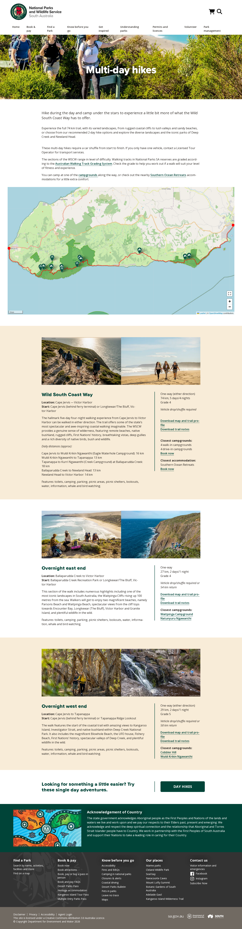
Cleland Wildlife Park (157, 869)
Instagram (201, 878)
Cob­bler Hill (168, 752)
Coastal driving (110, 882)
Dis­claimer (19, 914)
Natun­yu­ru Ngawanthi (176, 618)
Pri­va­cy (33, 914)
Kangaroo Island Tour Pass (73, 894)
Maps (105, 899)
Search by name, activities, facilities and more (28, 867)
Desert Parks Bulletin (114, 886)
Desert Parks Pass (68, 886)
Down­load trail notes (175, 429)
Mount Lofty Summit (158, 882)
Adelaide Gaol (154, 894)
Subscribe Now (198, 883)
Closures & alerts (111, 878)
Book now (167, 453)
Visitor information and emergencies (203, 867)
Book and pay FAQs (69, 881)
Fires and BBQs (111, 869)
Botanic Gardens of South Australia (161, 888)
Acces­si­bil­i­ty (48, 914)
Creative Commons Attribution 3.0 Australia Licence (74, 918)
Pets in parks (109, 891)
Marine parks (153, 865)
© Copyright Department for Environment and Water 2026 (46, 921)
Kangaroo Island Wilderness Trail (165, 898)
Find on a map (21, 873)
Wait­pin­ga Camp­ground (177, 614)
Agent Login (65, 914)
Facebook (201, 873)
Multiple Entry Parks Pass (72, 898)
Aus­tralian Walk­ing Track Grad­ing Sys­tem (83, 164)
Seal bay (151, 874)
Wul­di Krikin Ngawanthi (176, 756)
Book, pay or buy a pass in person (73, 875)
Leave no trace (110, 895)
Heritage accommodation (72, 890)
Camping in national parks (116, 874)
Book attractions (67, 869)
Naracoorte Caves (156, 878)
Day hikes (182, 786)
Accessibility (108, 865)
